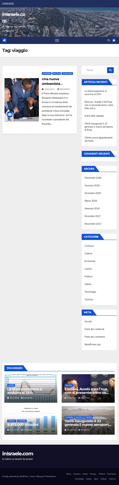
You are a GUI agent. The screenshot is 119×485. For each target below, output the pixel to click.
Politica (56, 73)
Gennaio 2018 (92, 208)
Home (68, 474)
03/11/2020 (15, 398)
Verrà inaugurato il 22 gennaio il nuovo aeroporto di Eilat (99, 126)
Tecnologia (67, 73)
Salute (88, 284)
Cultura (88, 253)
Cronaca (89, 246)
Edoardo (65, 89)
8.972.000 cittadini (94, 116)
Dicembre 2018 (93, 193)
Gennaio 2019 (92, 185)
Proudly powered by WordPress (15, 476)
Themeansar (50, 476)
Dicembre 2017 (93, 216)
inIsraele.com (17, 454)
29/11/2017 (50, 89)
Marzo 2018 (91, 201)
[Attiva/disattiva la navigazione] (57, 40)
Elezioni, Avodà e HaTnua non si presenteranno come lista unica (99, 105)
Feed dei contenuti (94, 329)
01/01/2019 (72, 398)
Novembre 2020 (93, 178)
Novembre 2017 (93, 224)
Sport (96, 479)
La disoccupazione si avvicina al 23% (24, 391)
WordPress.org (92, 344)
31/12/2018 (15, 430)
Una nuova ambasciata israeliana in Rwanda (58, 83)
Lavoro (88, 269)
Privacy (93, 474)
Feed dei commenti (95, 337)
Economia (47, 73)
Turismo (89, 299)
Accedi (88, 321)
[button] (109, 40)
